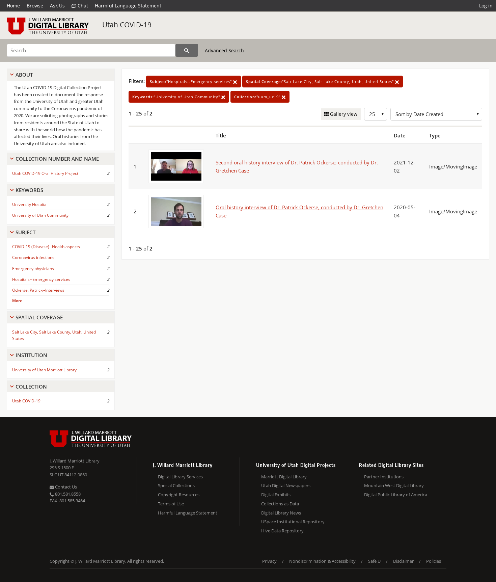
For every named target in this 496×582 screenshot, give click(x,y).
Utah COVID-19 (126, 24)
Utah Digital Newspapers (285, 485)
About (24, 74)
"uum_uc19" (258, 96)
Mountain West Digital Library (394, 485)
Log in (486, 5)
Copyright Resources (178, 495)
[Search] (186, 50)
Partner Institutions (384, 477)
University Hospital (30, 204)
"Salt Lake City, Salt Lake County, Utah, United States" (320, 81)
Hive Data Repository (282, 531)
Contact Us (65, 487)
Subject (25, 232)
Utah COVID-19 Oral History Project (45, 173)
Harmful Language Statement (128, 5)
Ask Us (57, 5)
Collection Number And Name (57, 158)
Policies (433, 561)
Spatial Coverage (39, 317)
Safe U (374, 561)
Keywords (29, 190)
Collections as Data (280, 504)
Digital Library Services (180, 477)
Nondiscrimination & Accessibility (322, 561)
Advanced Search (224, 50)
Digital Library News (281, 513)
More (17, 300)
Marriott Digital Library (284, 477)
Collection (31, 386)
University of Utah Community (40, 215)
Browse (35, 5)
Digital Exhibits (276, 495)
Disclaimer (403, 561)
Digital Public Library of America (395, 495)
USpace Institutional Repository (293, 522)
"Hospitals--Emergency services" (191, 81)
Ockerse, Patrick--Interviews (38, 290)
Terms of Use (171, 504)
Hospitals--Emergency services (41, 279)
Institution (31, 355)
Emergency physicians (33, 268)
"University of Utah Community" (176, 96)
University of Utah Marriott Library (44, 370)
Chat (82, 5)
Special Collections (176, 485)
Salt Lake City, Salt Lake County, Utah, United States (54, 335)
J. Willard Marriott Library (75, 461)
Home (13, 5)
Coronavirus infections (33, 257)
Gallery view (343, 114)
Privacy (269, 561)
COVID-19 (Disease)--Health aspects (46, 246)
